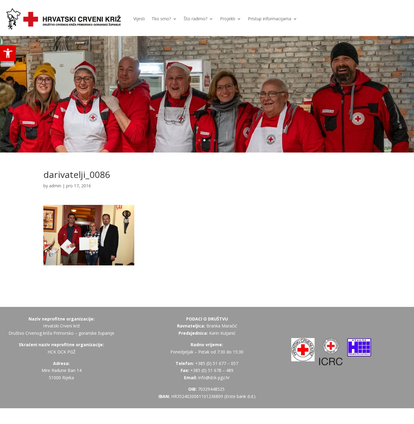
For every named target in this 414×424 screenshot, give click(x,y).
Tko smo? (161, 18)
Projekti (227, 18)
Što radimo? (195, 18)
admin (55, 186)
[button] (8, 53)
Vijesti (139, 18)
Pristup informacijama (269, 18)
